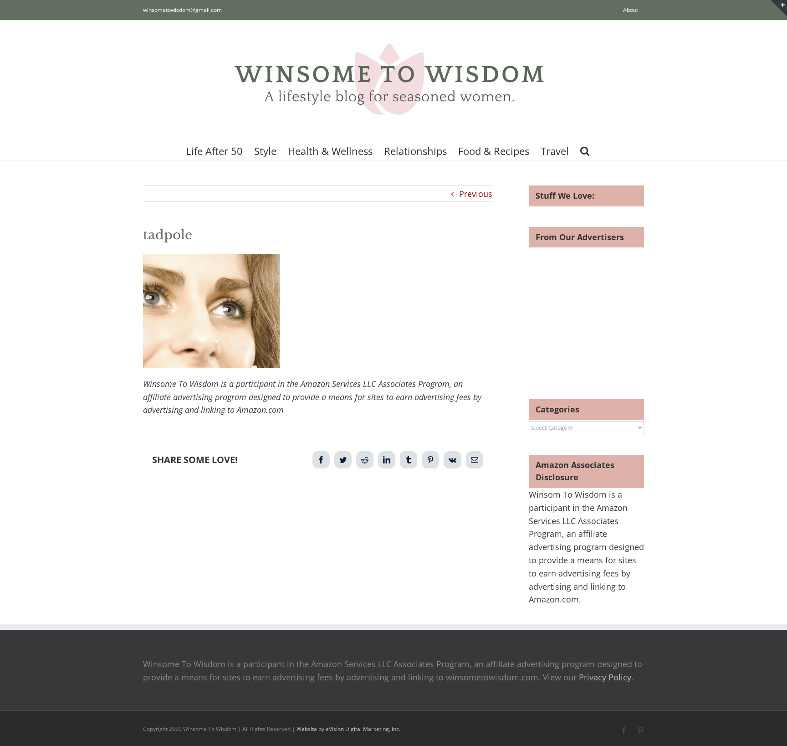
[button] (584, 150)
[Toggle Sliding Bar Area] (779, 8)
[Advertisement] (605, 311)
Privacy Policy (605, 677)
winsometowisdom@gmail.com (182, 10)
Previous (475, 193)
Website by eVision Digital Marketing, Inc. (348, 729)
